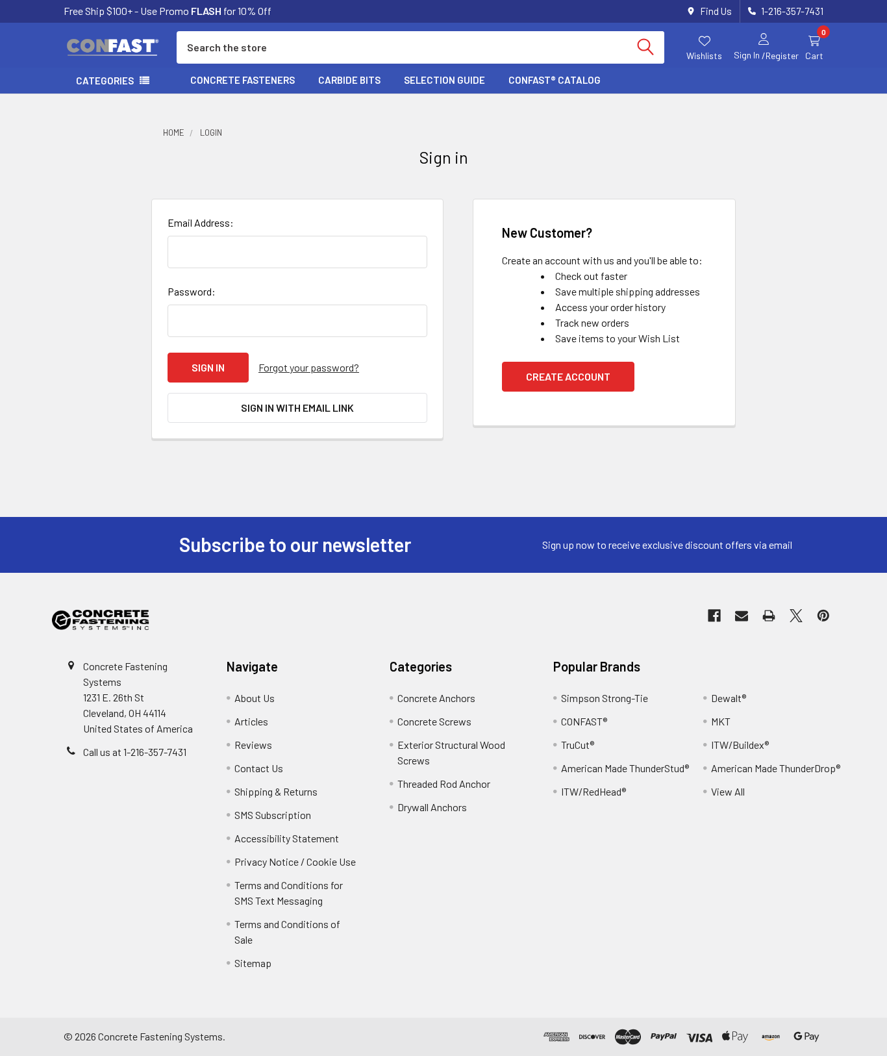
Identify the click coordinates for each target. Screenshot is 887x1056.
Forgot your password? (308, 367)
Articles (251, 721)
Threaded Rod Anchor (443, 783)
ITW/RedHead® (593, 791)
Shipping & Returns (276, 791)
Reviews (253, 744)
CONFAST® (584, 721)
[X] (796, 615)
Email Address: (201, 222)
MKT (721, 721)
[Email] (741, 615)
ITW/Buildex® (740, 744)
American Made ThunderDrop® (775, 768)
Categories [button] (105, 80)
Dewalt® (728, 698)
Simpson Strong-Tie (604, 698)
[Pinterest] (823, 615)
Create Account (568, 376)
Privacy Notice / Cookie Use (295, 861)
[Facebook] (714, 615)
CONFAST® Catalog (554, 80)
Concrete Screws (434, 721)
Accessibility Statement (286, 838)
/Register (780, 55)
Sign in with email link (297, 407)
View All (728, 791)
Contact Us (258, 768)
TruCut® (577, 744)
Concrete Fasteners (242, 80)
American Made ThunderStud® (625, 768)
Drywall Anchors (432, 807)
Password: (192, 291)
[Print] (769, 615)
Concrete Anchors (436, 698)
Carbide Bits (349, 80)
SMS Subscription (272, 815)
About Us (254, 698)
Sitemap (252, 963)
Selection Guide (444, 80)
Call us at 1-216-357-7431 (134, 752)
